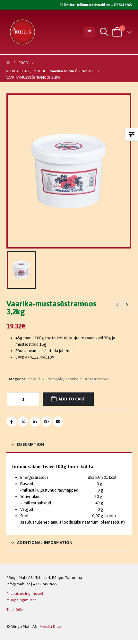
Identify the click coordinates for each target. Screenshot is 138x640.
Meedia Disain (51, 626)
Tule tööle (14, 609)
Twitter (23, 421)
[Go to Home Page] (8, 62)
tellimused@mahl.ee (93, 5)
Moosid (34, 379)
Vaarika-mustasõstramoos (87, 379)
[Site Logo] (22, 32)
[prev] (117, 304)
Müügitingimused (21, 600)
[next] (127, 304)
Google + (46, 421)
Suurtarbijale (52, 379)
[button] (89, 32)
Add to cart (71, 399)
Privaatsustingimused (24, 593)
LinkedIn (35, 421)
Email (58, 421)
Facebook (11, 421)
